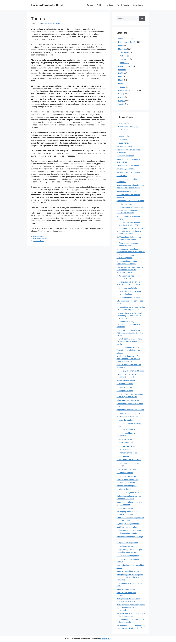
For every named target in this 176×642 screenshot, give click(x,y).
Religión (121, 101)
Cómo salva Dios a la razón (128, 400)
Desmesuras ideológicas (126, 486)
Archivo (99, 5)
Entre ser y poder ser (125, 156)
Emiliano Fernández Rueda (47, 5)
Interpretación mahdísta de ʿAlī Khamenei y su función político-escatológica (129, 315)
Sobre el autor (138, 5)
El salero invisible (124, 489)
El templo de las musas (126, 442)
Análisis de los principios (127, 527)
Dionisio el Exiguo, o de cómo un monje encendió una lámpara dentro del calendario (130, 358)
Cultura (121, 94)
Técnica (121, 104)
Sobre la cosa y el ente (126, 589)
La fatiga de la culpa (125, 391)
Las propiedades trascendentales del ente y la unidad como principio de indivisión (130, 210)
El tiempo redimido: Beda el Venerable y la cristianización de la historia (131, 350)
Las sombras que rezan (126, 476)
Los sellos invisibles (125, 473)
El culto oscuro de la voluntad (129, 460)
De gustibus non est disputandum (130, 410)
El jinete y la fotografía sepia (128, 524)
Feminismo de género (40, 238)
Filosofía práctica (123, 66)
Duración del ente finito (126, 191)
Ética (120, 77)
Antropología (125, 56)
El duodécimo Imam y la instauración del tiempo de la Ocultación (128, 324)
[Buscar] (142, 18)
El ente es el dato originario (128, 556)
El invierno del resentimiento (128, 413)
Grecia (122, 87)
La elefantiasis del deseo (127, 469)
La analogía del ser (124, 123)
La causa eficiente (124, 136)
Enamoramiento (123, 456)
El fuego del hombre (125, 420)
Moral (120, 80)
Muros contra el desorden (127, 417)
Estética (121, 73)
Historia (121, 97)
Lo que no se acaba (125, 508)
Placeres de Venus (124, 439)
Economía (122, 70)
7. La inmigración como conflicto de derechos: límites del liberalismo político (130, 269)
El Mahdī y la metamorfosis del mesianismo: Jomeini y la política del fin (130, 332)
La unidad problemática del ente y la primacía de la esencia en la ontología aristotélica (131, 231)
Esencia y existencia (125, 204)
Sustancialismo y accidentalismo (130, 172)
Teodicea (124, 63)
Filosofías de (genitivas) (126, 90)
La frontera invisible (125, 384)
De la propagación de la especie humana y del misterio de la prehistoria (130, 577)
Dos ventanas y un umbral (127, 380)
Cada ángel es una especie (128, 165)
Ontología (124, 52)
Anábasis (110, 5)
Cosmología (125, 59)
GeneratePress (105, 639)
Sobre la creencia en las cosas (129, 571)
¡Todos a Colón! (38, 241)
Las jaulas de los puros (126, 546)
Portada (90, 5)
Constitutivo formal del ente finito (130, 201)
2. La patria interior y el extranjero (130, 297)
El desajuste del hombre (126, 446)
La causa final (122, 133)
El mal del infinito (123, 449)
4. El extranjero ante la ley (127, 288)
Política (121, 83)
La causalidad (122, 139)
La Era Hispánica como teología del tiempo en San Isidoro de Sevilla (129, 341)
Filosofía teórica (38, 236)
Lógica (121, 45)
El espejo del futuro (124, 387)
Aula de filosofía (123, 5)
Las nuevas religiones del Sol (128, 493)
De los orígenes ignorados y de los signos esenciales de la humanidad (131, 607)
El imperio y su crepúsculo (127, 543)
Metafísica (122, 49)
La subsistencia (123, 143)
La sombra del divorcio (126, 430)
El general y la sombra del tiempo (130, 371)
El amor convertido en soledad (129, 453)
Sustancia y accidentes (126, 146)
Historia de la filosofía (127, 42)
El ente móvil (122, 176)
